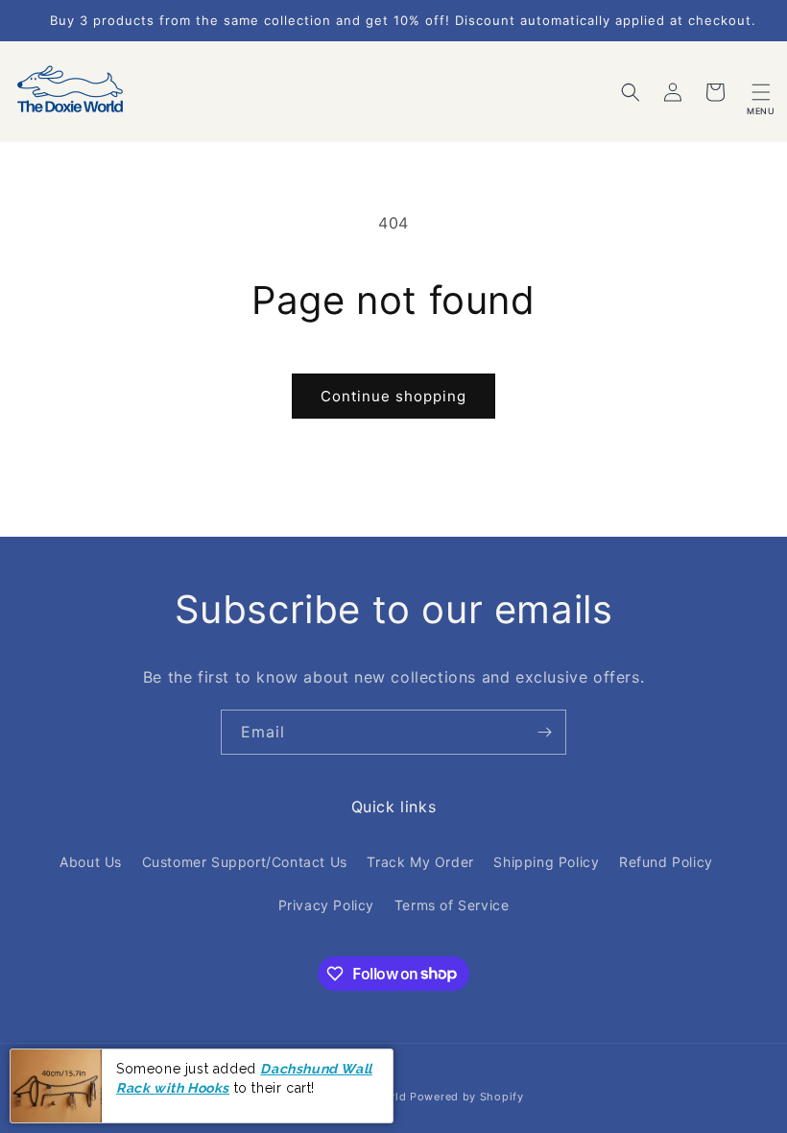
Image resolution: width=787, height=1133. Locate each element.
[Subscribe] (544, 732)
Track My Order (420, 862)
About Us (91, 862)
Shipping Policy (546, 862)
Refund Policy (666, 862)
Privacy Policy (326, 905)
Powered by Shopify (467, 1096)
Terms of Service (452, 905)
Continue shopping (393, 396)
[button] (761, 92)
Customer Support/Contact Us (244, 862)
